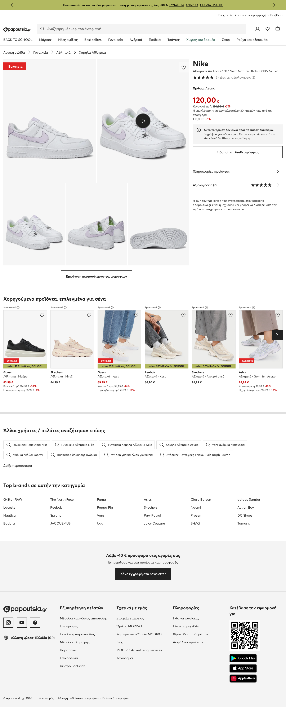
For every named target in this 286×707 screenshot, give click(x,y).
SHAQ (195, 523)
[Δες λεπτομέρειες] (278, 171)
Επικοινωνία (86, 658)
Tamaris (243, 523)
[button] (49, 121)
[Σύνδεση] (258, 29)
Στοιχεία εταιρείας (143, 618)
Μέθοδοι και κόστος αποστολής (86, 618)
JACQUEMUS (60, 523)
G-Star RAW (12, 499)
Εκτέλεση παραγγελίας (86, 634)
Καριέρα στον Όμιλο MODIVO (143, 634)
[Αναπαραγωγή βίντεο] (143, 121)
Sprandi (56, 515)
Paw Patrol (152, 515)
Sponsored (9, 307)
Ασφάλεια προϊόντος (199, 642)
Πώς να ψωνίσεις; (199, 618)
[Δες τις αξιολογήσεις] (278, 185)
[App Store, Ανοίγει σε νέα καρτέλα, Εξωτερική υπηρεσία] (243, 668)
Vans (100, 515)
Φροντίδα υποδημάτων (199, 634)
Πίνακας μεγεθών (199, 626)
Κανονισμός (46, 698)
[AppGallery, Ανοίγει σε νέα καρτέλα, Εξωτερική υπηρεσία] (243, 678)
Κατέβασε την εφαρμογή (249, 15)
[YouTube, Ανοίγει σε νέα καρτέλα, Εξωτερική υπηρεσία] (22, 623)
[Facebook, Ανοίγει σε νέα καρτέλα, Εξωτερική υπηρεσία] (35, 623)
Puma (101, 499)
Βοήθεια (276, 15)
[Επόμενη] (274, 5)
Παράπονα (85, 650)
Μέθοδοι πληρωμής (86, 642)
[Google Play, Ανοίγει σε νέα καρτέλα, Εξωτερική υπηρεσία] (243, 658)
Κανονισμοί (142, 658)
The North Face (62, 499)
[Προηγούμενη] (12, 5)
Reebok (56, 507)
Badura (9, 523)
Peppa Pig (105, 507)
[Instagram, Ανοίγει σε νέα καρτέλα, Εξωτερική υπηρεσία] (8, 623)
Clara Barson (201, 499)
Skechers (150, 507)
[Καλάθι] (278, 29)
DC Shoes (244, 515)
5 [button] (224, 77)
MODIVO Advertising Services (143, 650)
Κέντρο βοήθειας (86, 666)
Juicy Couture (154, 523)
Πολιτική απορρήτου (116, 698)
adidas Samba (248, 499)
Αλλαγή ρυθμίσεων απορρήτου (78, 698)
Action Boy (245, 507)
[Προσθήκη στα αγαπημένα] (184, 67)
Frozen (196, 515)
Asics (148, 499)
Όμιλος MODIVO (143, 626)
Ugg (100, 523)
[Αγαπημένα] (268, 29)
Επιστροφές (86, 626)
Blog (223, 15)
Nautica (9, 515)
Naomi (196, 507)
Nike (201, 63)
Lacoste (9, 507)
